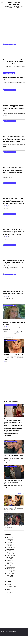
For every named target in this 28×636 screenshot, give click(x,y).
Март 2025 (9, 565)
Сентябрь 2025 (11, 555)
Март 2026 (9, 545)
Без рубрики (10, 592)
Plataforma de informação (14, 3)
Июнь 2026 (10, 540)
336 (14, 331)
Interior (9, 589)
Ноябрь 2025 (10, 552)
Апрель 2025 (10, 563)
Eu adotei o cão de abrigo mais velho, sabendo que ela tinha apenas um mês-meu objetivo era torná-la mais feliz (14, 108)
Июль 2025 (10, 558)
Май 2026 (9, 542)
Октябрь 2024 (10, 573)
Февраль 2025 (11, 567)
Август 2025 (10, 557)
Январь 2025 (10, 568)
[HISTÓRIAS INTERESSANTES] (14, 57)
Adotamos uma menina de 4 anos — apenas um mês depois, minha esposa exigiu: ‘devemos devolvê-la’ (14, 77)
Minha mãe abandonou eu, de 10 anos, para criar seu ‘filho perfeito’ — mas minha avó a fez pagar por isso (14, 61)
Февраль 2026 (11, 547)
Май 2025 (9, 562)
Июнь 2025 (10, 560)
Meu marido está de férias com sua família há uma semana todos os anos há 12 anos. (14, 322)
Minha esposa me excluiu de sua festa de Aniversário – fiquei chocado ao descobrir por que (14, 262)
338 (21, 331)
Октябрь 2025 (10, 554)
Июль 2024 (10, 576)
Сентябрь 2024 (11, 575)
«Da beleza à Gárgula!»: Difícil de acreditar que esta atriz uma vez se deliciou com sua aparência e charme (13, 357)
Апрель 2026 (10, 544)
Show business (10, 591)
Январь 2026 (10, 549)
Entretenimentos (11, 586)
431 (11, 333)
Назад (5, 331)
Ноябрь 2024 (10, 572)
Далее (15, 333)
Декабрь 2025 (11, 550)
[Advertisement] (14, 27)
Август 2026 (10, 537)
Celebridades (10, 584)
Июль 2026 (10, 539)
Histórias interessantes (12, 587)
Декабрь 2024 (11, 570)
